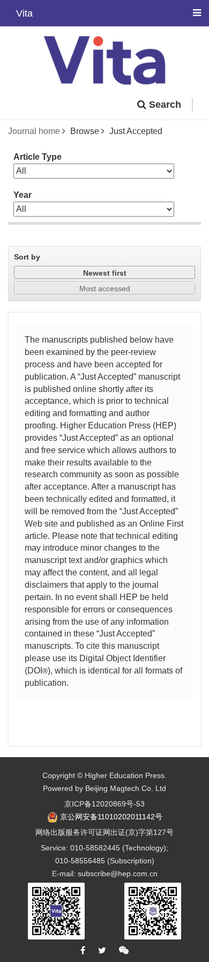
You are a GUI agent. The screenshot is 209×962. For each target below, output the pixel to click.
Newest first (104, 273)
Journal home (34, 131)
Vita (24, 12)
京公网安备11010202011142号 (111, 816)
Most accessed (104, 288)
